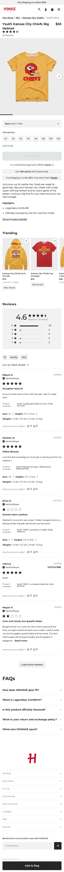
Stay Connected (9, 804)
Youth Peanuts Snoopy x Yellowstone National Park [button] (33, 468)
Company (6, 811)
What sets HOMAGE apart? (19, 729)
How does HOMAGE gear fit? (20, 690)
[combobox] (15, 365)
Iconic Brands (8, 796)
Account (6, 827)
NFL (18, 17)
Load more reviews (32, 664)
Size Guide (7, 145)
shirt (24, 357)
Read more (21, 640)
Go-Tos (5, 789)
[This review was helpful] (28, 425)
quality (13, 357)
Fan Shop (7, 17)
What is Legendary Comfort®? (22, 699)
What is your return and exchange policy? (29, 719)
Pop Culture (8, 781)
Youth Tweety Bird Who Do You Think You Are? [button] (35, 405)
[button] (52, 9)
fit (5, 357)
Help (4, 819)
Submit (58, 846)
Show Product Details (14, 219)
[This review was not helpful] (34, 425)
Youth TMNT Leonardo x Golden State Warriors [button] (35, 531)
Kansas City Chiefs (33, 17)
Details (54, 178)
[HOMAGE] (9, 9)
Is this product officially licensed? (23, 709)
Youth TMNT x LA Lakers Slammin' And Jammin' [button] (35, 585)
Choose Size (32, 156)
